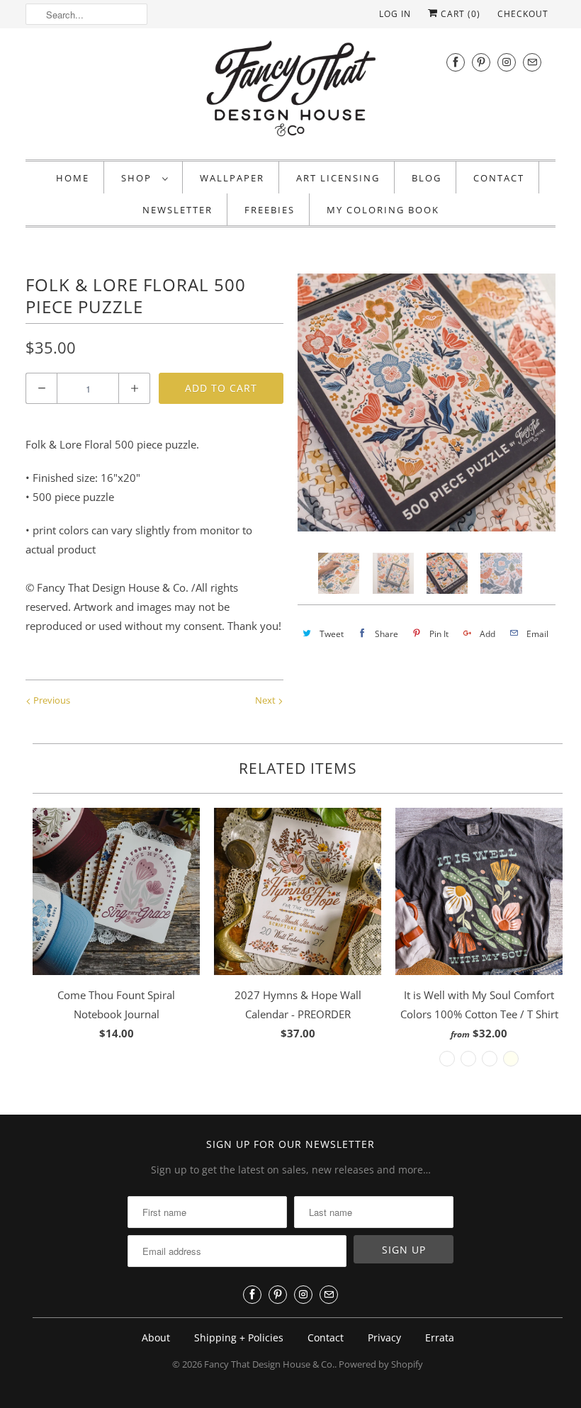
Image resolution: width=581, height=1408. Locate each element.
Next (266, 700)
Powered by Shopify (381, 1364)
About (156, 1337)
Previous (50, 700)
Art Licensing (338, 177)
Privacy (384, 1337)
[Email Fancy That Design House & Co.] (532, 62)
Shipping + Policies (238, 1337)
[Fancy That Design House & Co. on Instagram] (506, 62)
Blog (426, 177)
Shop (138, 177)
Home (72, 177)
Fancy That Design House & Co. (269, 1364)
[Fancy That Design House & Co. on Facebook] (455, 62)
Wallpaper (232, 177)
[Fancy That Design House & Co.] (290, 92)
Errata (439, 1337)
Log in (395, 14)
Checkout (522, 14)
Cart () (459, 14)
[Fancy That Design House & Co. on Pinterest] (481, 62)
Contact (498, 177)
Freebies (269, 209)
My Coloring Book (383, 209)
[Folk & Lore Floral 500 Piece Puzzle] (426, 402)
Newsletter (177, 209)
